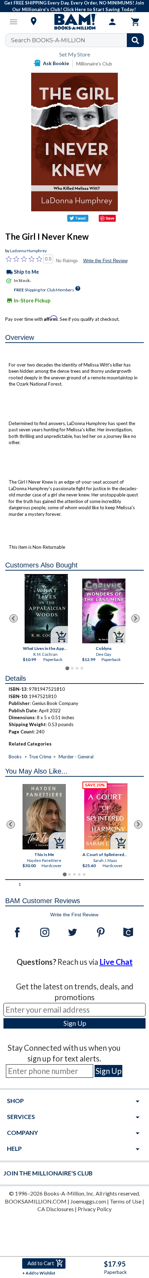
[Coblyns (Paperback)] (103, 611)
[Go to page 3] (77, 668)
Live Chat (116, 962)
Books (15, 756)
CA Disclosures (55, 1209)
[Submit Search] (135, 40)
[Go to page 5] (84, 874)
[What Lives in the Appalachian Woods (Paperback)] (46, 608)
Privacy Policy (95, 1209)
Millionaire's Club (94, 64)
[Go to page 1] (67, 668)
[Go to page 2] (72, 668)
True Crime (40, 756)
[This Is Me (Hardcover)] (44, 816)
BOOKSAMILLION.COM (36, 1201)
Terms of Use (125, 1201)
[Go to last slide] (13, 618)
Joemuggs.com (88, 1201)
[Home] (74, 22)
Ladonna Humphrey (28, 250)
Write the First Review (105, 260)
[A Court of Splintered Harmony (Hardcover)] (106, 816)
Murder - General (76, 756)
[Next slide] (135, 618)
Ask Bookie (56, 63)
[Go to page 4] (81, 668)
